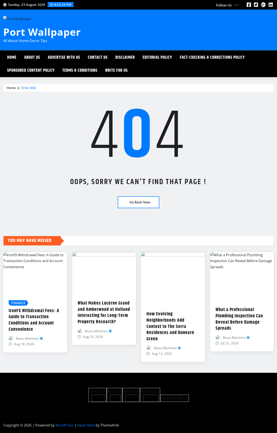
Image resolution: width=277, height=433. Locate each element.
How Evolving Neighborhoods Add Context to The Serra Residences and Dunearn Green (170, 326)
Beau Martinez (27, 338)
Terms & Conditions (79, 70)
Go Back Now (139, 202)
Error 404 (28, 88)
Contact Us (98, 57)
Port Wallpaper (42, 32)
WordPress (64, 425)
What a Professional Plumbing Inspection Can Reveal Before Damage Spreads (239, 319)
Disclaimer (125, 57)
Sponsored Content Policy (31, 70)
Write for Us (116, 70)
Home (11, 57)
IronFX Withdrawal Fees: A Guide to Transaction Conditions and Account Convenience (34, 320)
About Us (32, 57)
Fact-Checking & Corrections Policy (212, 57)
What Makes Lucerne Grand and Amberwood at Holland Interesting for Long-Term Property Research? (104, 313)
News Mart (86, 425)
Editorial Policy (157, 57)
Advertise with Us (64, 57)
